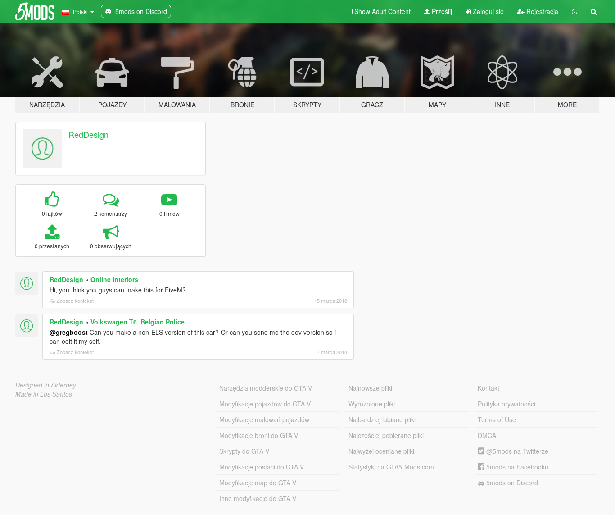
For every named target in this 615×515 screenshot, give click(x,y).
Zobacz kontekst (75, 300)
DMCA (487, 435)
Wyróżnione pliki (371, 403)
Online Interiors (114, 279)
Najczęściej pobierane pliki (386, 435)
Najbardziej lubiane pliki (382, 419)
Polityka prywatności (506, 403)
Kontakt (488, 387)
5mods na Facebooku (516, 466)
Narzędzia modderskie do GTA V (265, 387)
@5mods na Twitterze (516, 451)
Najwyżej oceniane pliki (381, 451)
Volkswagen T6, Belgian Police (137, 321)
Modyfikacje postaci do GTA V (261, 466)
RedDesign (88, 134)
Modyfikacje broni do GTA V (258, 435)
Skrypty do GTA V (244, 451)
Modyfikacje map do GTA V (257, 482)
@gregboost (69, 332)
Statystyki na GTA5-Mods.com (391, 466)
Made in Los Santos (43, 393)
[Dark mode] (574, 11)
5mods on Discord (511, 482)
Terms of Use (497, 419)
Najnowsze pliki (370, 387)
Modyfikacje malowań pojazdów (264, 419)
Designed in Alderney (45, 384)
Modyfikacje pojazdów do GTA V (265, 403)
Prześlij (441, 11)
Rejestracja (541, 11)
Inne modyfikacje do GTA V (257, 498)
